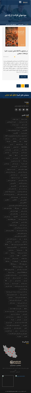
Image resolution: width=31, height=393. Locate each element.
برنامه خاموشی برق (8, 328)
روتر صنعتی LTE (14, 166)
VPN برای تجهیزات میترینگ (18, 267)
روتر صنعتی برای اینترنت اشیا (9, 194)
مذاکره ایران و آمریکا (23, 294)
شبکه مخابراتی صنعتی (12, 189)
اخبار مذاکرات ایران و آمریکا (22, 303)
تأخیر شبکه (8, 141)
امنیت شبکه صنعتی (13, 175)
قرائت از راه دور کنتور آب (23, 122)
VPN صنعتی (17, 208)
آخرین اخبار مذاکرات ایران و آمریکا (15, 300)
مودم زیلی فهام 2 (19, 250)
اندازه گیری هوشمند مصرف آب (21, 127)
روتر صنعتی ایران (7, 216)
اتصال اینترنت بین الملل (17, 278)
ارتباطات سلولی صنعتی (8, 208)
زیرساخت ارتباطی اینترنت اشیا (22, 230)
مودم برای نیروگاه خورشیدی (10, 191)
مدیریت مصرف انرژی (10, 317)
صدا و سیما (7, 283)
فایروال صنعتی (24, 208)
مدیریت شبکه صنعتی (23, 225)
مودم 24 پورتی (9, 242)
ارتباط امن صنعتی (24, 211)
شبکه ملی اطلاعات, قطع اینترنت (11, 275)
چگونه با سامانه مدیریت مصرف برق (21, 322)
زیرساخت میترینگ (11, 272)
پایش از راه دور (8, 150)
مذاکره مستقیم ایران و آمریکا (12, 294)
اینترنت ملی (8, 278)
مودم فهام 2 (12, 253)
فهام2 (26, 250)
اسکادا (20, 141)
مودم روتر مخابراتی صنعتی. (22, 233)
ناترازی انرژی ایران (9, 322)
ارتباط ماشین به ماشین (11, 180)
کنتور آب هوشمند (15, 119)
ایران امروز (25, 281)
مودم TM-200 (24, 255)
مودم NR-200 (14, 200)
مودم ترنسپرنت (11, 250)
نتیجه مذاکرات (12, 303)
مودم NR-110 (7, 200)
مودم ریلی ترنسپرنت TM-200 (12, 247)
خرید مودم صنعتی (24, 197)
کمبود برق (25, 320)
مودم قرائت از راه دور (23, 289)
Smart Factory (24, 147)
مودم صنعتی (7, 138)
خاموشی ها (19, 336)
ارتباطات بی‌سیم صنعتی (10, 230)
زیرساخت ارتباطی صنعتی (22, 180)
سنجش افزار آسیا (24, 283)
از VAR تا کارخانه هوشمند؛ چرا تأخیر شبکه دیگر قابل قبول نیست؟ (16, 136)
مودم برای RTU (13, 186)
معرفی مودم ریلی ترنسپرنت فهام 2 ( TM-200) (19, 244)
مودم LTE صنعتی (15, 152)
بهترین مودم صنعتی (14, 197)
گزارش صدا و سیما (15, 283)
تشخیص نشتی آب (24, 133)
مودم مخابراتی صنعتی (23, 138)
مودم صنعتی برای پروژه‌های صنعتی (20, 228)
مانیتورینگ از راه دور (23, 166)
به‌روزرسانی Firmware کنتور (22, 272)
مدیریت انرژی (16, 150)
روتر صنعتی (14, 138)
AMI (26, 267)
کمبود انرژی (19, 320)
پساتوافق (25, 308)
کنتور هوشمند (18, 317)
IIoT (26, 144)
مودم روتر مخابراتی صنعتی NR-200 (20, 236)
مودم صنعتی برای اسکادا (22, 219)
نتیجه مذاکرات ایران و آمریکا (22, 306)
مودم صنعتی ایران (24, 214)
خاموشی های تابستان (17, 328)
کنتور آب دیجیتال (24, 119)
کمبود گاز (12, 320)
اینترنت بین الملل (15, 258)
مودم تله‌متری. (6, 164)
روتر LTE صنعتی (24, 152)
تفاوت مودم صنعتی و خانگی (22, 194)
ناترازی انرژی (25, 314)
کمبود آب (25, 317)
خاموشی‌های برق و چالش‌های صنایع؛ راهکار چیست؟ (17, 333)
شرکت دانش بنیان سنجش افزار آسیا (21, 286)
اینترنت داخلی (7, 258)
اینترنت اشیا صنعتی (19, 144)
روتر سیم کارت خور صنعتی (22, 172)
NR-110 (10, 155)
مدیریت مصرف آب (15, 125)
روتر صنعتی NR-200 (23, 203)
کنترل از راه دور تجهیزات (11, 169)
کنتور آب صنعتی (24, 125)
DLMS (18, 255)
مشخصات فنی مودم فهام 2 (22, 253)
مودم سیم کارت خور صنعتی (10, 172)
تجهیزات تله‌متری (15, 222)
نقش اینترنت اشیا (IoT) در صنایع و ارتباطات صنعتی (16, 52)
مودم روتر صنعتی (15, 164)
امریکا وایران (10, 297)
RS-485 (6, 244)
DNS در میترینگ (14, 264)
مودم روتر (25, 239)
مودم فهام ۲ (7, 261)
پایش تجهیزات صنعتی (23, 186)
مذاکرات (25, 300)
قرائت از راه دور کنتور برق (15, 161)
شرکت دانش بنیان (8, 286)
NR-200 (16, 155)
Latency (14, 141)
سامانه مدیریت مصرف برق (9, 311)
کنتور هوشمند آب (15, 261)
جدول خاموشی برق (8, 331)
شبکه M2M (25, 177)
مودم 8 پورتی (24, 242)
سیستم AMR (24, 130)
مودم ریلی (12, 255)
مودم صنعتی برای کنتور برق (22, 191)
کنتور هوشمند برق (24, 261)
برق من (16, 331)
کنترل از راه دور (15, 158)
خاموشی (25, 328)
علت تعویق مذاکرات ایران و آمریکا (21, 297)
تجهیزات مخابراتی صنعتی (22, 169)
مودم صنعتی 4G (24, 164)
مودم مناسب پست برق (23, 189)
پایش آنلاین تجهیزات (13, 225)
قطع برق (25, 336)
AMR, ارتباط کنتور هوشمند (9, 269)
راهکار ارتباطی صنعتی (14, 214)
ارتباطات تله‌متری (24, 222)
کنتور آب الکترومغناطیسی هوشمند (14, 130)
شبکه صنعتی (7, 152)
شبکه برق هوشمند (24, 158)
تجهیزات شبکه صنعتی (14, 211)
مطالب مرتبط (23, 77)
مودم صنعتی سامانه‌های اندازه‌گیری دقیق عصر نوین (18, 205)
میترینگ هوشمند (24, 258)
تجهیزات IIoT (15, 216)
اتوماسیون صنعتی (7, 147)
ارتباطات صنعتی (24, 150)
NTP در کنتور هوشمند (23, 264)
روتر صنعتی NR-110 (23, 200)
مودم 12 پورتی (17, 242)
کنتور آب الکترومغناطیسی (11, 122)
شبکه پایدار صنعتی (23, 216)
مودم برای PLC (13, 183)
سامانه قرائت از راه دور (23, 275)
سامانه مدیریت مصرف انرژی (22, 311)
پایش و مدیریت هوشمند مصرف (15, 308)
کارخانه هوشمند (16, 147)
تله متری (11, 144)
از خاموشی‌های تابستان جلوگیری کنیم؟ (13, 325)
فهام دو (6, 253)
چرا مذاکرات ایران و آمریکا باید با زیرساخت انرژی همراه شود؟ (16, 292)
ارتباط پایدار (8, 158)
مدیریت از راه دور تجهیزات (15, 177)
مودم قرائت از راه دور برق (15, 314)
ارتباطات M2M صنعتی (12, 219)
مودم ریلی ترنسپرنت (23, 247)
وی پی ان (25, 278)
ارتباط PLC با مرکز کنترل (23, 183)
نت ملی (11, 281)
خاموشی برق (25, 325)
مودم (20, 239)
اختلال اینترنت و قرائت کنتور (22, 269)
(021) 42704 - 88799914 (15, 366)
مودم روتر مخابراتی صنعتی (11, 239)
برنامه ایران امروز (18, 281)
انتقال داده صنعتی (24, 155)
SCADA (25, 141)
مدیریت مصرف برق (23, 331)
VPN (6, 281)
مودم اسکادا (25, 161)
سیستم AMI (15, 133)
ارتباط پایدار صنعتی (23, 175)
